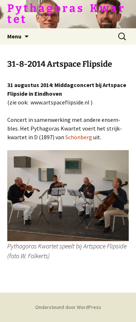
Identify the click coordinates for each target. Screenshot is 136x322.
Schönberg (79, 137)
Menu (14, 36)
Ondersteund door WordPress (68, 307)
